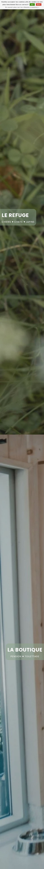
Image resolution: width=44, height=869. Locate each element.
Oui (32, 4)
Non (38, 4)
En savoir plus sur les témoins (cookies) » (22, 7)
